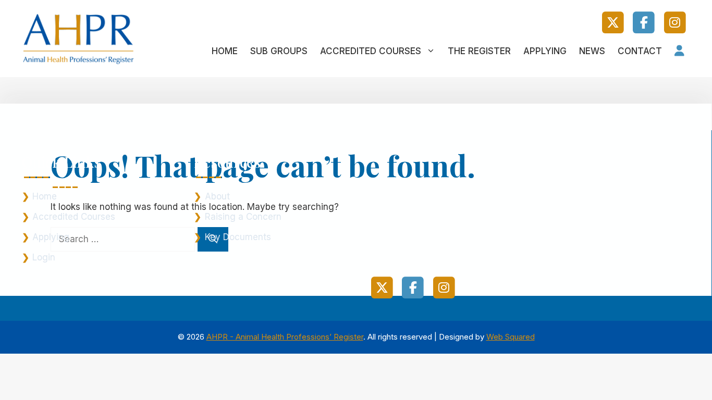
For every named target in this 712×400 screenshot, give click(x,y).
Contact (640, 51)
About (217, 196)
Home (225, 51)
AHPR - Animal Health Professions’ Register (284, 337)
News (592, 51)
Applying (545, 51)
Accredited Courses (370, 51)
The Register (479, 51)
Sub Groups (279, 51)
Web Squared (510, 337)
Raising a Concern (243, 216)
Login (43, 257)
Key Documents (238, 237)
